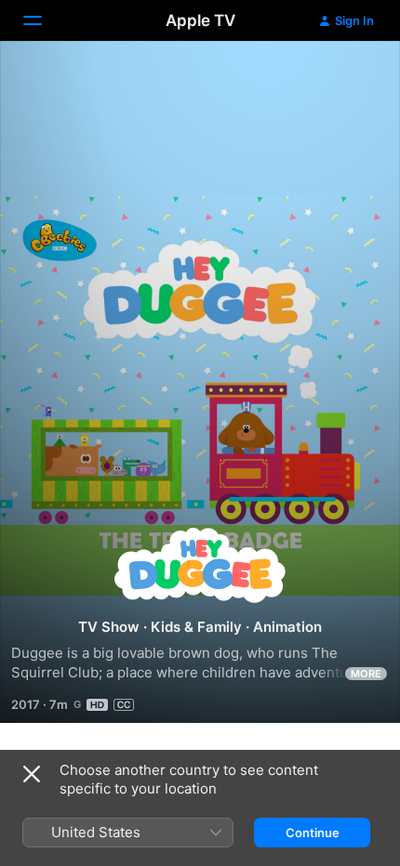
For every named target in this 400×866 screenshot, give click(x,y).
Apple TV (200, 20)
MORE (366, 673)
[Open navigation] (43, 20)
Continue (313, 832)
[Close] (31, 774)
